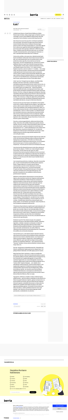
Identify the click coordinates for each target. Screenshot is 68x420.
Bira (54, 18)
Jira (52, 18)
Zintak (62, 18)
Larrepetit (49, 18)
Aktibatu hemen (36, 295)
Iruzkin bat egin (17, 306)
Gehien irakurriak (52, 61)
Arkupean (58, 18)
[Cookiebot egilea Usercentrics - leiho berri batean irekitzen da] (6, 418)
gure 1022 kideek (19, 406)
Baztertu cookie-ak (59, 411)
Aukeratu (59, 408)
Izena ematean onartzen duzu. (18, 388)
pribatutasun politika (19, 388)
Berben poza (43, 18)
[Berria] (8, 401)
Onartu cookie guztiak (60, 405)
